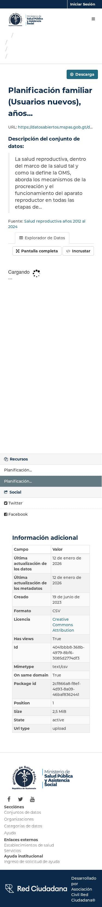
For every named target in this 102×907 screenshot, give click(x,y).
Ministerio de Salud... (35, 42)
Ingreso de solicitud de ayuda (32, 861)
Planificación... (18, 470)
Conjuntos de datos (22, 812)
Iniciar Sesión (82, 4)
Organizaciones (35, 35)
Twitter (15, 503)
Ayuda (10, 832)
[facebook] (9, 799)
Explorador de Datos (44, 237)
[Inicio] (6, 35)
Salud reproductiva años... (41, 49)
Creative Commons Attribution (63, 625)
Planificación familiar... (39, 56)
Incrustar (80, 251)
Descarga (84, 74)
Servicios (12, 850)
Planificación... (18, 481)
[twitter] (20, 799)
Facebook (17, 514)
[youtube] (32, 799)
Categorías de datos (23, 826)
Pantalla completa (39, 251)
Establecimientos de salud (29, 845)
